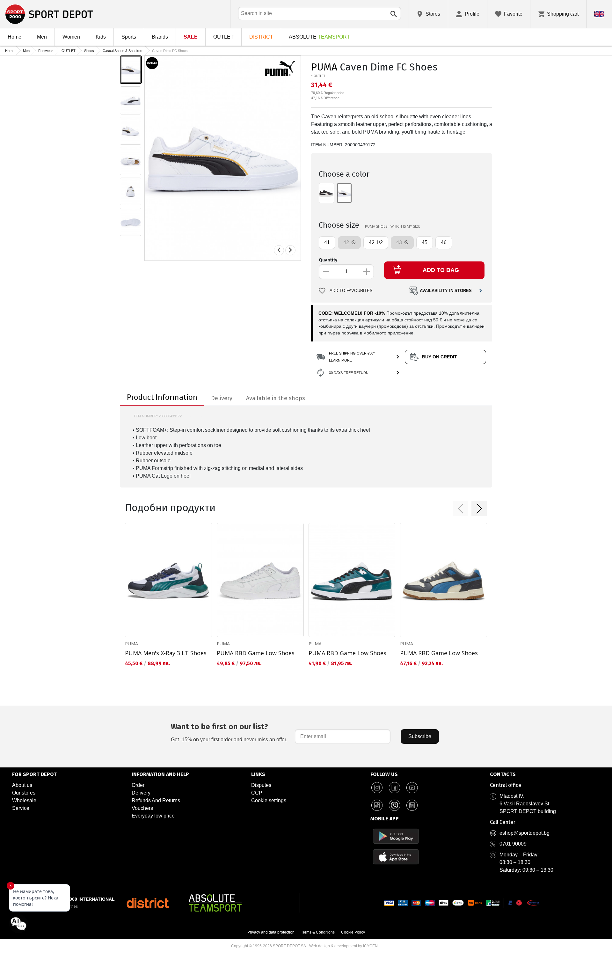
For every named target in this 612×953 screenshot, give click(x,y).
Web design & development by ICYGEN (343, 946)
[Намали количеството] (326, 271)
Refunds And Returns (156, 800)
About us (22, 785)
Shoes (89, 51)
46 (444, 242)
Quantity (328, 260)
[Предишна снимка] (279, 250)
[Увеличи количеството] (366, 271)
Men (42, 37)
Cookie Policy (353, 932)
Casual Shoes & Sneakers (123, 51)
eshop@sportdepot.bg (524, 833)
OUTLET (223, 37)
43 (399, 242)
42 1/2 (376, 242)
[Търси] (393, 14)
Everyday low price (153, 815)
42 (346, 242)
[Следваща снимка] (290, 250)
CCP (256, 792)
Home (14, 37)
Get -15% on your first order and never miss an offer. (229, 732)
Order (138, 785)
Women (71, 37)
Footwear (45, 51)
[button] (461, 509)
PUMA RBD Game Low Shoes (256, 653)
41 (327, 242)
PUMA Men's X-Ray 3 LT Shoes (166, 653)
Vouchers (142, 808)
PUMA (324, 67)
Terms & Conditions (318, 932)
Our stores (23, 792)
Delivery (141, 792)
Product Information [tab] (162, 397)
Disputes (261, 785)
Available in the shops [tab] (275, 398)
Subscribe (419, 736)
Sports (128, 37)
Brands (160, 37)
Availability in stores (446, 291)
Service (20, 808)
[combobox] (319, 13)
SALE (191, 37)
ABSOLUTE (319, 37)
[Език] (599, 14)
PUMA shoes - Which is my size (392, 226)
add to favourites (351, 291)
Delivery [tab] (221, 398)
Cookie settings (268, 800)
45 (424, 242)
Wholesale (24, 800)
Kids (101, 37)
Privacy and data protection (271, 932)
